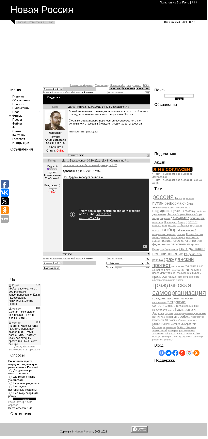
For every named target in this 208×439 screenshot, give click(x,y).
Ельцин (184, 225)
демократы (167, 336)
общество (170, 333)
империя (173, 330)
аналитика (159, 207)
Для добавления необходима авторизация (24, 348)
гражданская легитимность (172, 298)
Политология (159, 310)
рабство (183, 330)
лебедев (201, 211)
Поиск (137, 85)
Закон (172, 320)
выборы (171, 229)
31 (178, 225)
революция (161, 324)
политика (158, 316)
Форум (46, 92)
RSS (194, 2)
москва (190, 198)
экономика (158, 333)
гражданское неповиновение (178, 251)
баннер (181, 222)
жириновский (159, 330)
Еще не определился (26, 383)
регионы (168, 339)
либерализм (188, 323)
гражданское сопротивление (169, 303)
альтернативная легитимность (167, 280)
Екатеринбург (178, 237)
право (155, 272)
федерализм (161, 244)
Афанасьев (169, 327)
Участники (101, 85)
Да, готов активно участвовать (21, 378)
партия (169, 313)
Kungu (52, 160)
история (175, 324)
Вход (50, 22)
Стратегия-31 (160, 320)
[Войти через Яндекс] (182, 353)
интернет (157, 222)
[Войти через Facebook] (175, 353)
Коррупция (196, 225)
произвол (159, 276)
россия (163, 197)
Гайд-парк (77, 92)
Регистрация (36, 22)
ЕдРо (167, 270)
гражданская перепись (164, 234)
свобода (184, 316)
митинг (172, 225)
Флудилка (88, 92)
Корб (55, 106)
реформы (171, 316)
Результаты (15, 401)
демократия (180, 218)
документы (199, 313)
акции (185, 269)
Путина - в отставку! (183, 210)
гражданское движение (178, 240)
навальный (188, 230)
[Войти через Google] (189, 353)
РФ (186, 254)
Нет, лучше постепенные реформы (22, 388)
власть (181, 333)
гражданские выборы (189, 273)
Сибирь (188, 203)
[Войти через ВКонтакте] (168, 353)
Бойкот (181, 327)
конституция (159, 225)
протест (191, 222)
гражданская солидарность (183, 276)
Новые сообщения (81, 85)
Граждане (195, 270)
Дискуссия (158, 313)
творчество (197, 316)
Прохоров (158, 249)
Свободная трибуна (60, 92)
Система (157, 327)
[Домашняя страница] (81, 155)
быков (191, 330)
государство (161, 210)
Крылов (195, 244)
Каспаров (182, 310)
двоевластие (178, 266)
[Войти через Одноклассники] (196, 353)
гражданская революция (191, 336)
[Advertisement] (103, 55)
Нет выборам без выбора (184, 214)
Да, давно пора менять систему (20, 372)
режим (180, 234)
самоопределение (183, 313)
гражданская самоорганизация (179, 288)
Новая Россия (194, 234)
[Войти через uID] (162, 353)
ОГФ (193, 309)
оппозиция (197, 218)
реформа (172, 203)
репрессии (157, 339)
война (171, 310)
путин (158, 203)
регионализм (180, 244)
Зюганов (191, 327)
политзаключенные (178, 207)
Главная (21, 22)
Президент (170, 222)
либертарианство (161, 237)
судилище (192, 320)
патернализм (159, 302)
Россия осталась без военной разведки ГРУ (90, 165)
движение (159, 214)
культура (156, 230)
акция (155, 218)
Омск (199, 241)
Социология (171, 249)
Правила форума (120, 85)
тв (184, 198)
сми (176, 336)
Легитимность (168, 273)
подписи (165, 218)
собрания (181, 320)
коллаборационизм (187, 306)
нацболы (175, 270)
